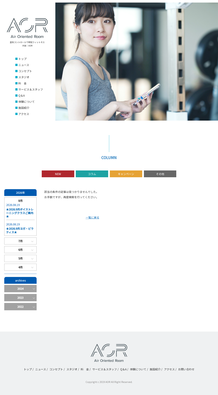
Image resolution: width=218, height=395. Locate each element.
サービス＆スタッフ (30, 89)
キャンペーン (126, 174)
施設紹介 (23, 107)
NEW (58, 174)
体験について (26, 101)
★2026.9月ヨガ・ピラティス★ (20, 230)
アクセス (23, 113)
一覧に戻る (92, 217)
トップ (22, 58)
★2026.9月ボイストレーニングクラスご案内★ (20, 213)
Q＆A (21, 95)
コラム (92, 174)
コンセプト (25, 71)
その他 (160, 174)
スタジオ (23, 77)
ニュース (23, 64)
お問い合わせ (186, 369)
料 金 (22, 83)
